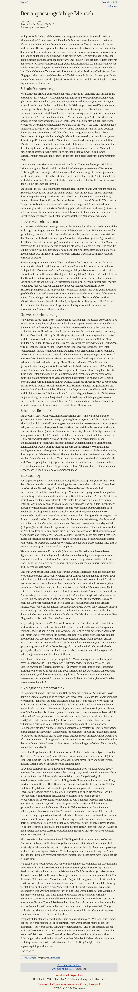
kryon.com (55, 957)
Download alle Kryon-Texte (69, 975)
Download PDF (109, 2)
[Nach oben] (135, 989)
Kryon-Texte (26, 2)
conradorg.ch (30, 957)
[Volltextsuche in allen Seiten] (109, 6)
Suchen (113, 6)
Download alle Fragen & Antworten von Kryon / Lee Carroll (69, 984)
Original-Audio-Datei (63, 968)
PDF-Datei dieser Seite (69, 965)
